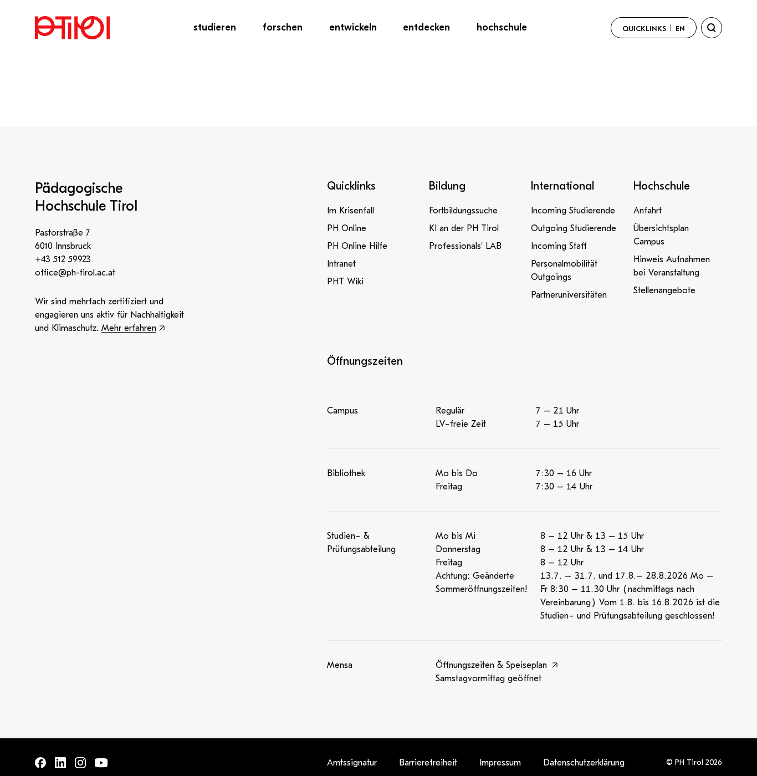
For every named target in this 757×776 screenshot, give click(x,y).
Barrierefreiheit (428, 763)
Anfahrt (647, 211)
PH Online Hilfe (357, 246)
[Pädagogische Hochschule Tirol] (72, 27)
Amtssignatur (352, 763)
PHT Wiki (345, 282)
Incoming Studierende (573, 211)
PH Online (346, 228)
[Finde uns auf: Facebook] (40, 762)
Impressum (500, 763)
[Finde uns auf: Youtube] (101, 763)
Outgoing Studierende (573, 228)
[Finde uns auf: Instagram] (80, 762)
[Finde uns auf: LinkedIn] (60, 762)
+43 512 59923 (63, 259)
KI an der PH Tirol (464, 228)
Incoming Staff (559, 246)
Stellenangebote (664, 290)
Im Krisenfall (350, 211)
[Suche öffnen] (712, 28)
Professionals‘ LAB (465, 246)
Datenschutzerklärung (584, 763)
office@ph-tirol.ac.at (75, 273)
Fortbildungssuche (463, 211)
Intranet (341, 264)
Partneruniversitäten (569, 295)
